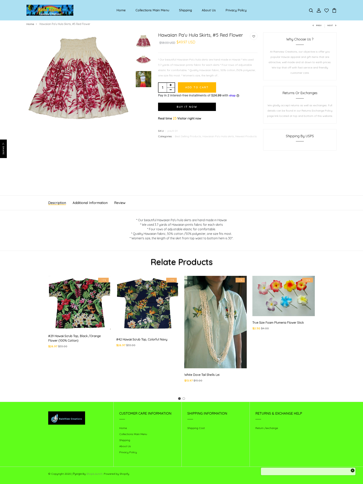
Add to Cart (197, 87)
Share (3, 150)
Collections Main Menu (152, 10)
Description (57, 203)
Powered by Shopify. (116, 473)
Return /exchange (266, 428)
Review (120, 203)
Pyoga (77, 473)
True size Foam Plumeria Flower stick (278, 322)
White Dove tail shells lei (202, 375)
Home (121, 10)
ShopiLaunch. (94, 473)
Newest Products (246, 136)
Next (330, 25)
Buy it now (187, 107)
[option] (79, 78)
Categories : (165, 136)
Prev (319, 25)
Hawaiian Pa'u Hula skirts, (218, 136)
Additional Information (90, 203)
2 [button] (184, 399)
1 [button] (180, 399)
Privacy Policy (236, 10)
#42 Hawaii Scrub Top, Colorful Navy (141, 339)
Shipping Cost (196, 428)
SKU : (162, 131)
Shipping (185, 10)
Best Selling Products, (188, 136)
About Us (209, 10)
